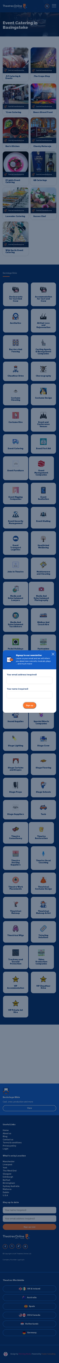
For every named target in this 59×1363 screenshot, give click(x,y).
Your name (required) (17, 689)
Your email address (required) (22, 675)
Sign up (29, 705)
